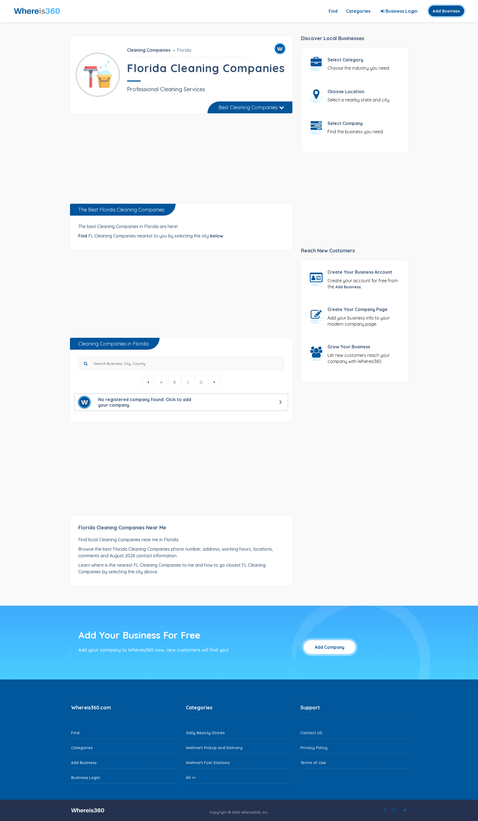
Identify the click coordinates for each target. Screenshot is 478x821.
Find (333, 11)
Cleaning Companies (148, 50)
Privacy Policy (314, 747)
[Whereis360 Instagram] (394, 810)
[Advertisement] (181, 160)
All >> (191, 777)
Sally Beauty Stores (205, 732)
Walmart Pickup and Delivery (214, 747)
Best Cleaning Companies (249, 107)
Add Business (446, 11)
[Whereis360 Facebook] (385, 810)
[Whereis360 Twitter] (405, 810)
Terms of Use (313, 762)
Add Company (329, 647)
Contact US (311, 732)
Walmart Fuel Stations (208, 762)
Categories (358, 11)
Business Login (401, 11)
